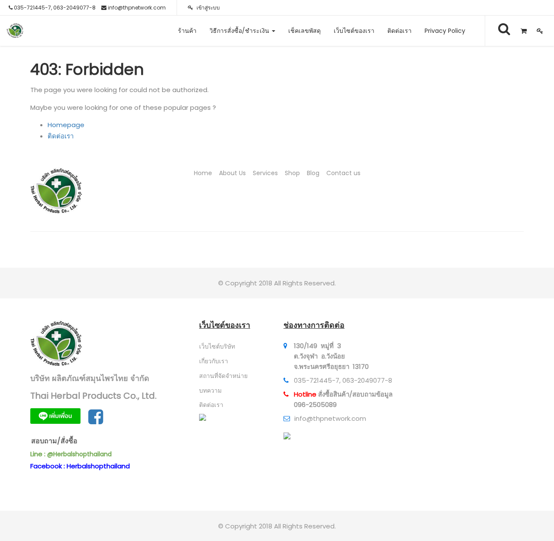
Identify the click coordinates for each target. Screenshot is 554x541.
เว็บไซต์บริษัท (217, 346)
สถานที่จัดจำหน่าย (223, 375)
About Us (232, 173)
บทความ (210, 390)
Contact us (343, 173)
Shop (292, 173)
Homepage (66, 124)
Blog (313, 173)
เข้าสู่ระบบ (207, 7)
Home (203, 173)
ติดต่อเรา (61, 136)
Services (265, 173)
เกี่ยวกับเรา (213, 361)
